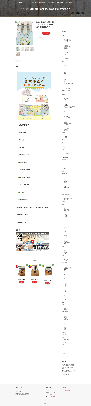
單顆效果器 (65, 309)
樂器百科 (61, 2)
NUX (62, 144)
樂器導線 (65, 308)
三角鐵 (65, 269)
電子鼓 (65, 99)
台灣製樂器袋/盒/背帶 (65, 311)
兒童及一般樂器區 (64, 262)
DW (62, 142)
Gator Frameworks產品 (65, 69)
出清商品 (63, 344)
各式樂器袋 (65, 323)
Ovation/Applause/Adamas (66, 90)
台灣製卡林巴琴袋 (66, 52)
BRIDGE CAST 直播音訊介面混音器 (69, 106)
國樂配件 (65, 211)
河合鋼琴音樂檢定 (42, 2)
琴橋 (65, 299)
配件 (64, 80)
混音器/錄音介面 (66, 187)
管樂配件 (65, 278)
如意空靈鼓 (63, 61)
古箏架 (65, 327)
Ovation (65, 92)
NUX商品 (63, 201)
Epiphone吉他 (64, 132)
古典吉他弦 (65, 252)
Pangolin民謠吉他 (66, 125)
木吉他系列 (65, 316)
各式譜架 (65, 328)
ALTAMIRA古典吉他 (65, 157)
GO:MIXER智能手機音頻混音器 (69, 108)
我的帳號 (66, 2)
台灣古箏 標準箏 (66, 209)
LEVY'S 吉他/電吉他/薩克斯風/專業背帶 (68, 83)
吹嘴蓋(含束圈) (67, 289)
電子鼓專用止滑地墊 (67, 242)
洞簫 (64, 207)
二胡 (64, 208)
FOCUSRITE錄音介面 (65, 194)
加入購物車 (46, 33)
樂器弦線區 (63, 246)
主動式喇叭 (65, 181)
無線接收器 (65, 235)
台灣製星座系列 (66, 58)
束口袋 (66, 54)
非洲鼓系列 (63, 149)
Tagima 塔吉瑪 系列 (65, 159)
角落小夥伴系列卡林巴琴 (44, 37)
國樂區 (63, 204)
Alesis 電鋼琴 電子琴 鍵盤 (68, 198)
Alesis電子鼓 (66, 199)
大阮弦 (66, 216)
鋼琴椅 (65, 243)
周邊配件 (65, 112)
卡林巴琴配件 (66, 48)
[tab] (17, 61)
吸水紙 (66, 283)
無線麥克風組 (66, 68)
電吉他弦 (65, 250)
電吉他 (65, 179)
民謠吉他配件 (64, 171)
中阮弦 (66, 215)
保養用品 (66, 286)
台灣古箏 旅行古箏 (66, 210)
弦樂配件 (65, 295)
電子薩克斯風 (66, 105)
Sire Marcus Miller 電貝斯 (66, 88)
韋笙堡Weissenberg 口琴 (68, 267)
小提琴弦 (65, 253)
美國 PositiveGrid (64, 151)
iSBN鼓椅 (65, 244)
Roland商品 (63, 94)
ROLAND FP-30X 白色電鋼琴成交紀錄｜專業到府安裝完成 (68, 376)
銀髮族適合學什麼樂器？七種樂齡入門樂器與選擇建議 (68, 368)
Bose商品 (63, 221)
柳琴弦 (66, 217)
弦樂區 (63, 293)
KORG (63, 192)
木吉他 (65, 161)
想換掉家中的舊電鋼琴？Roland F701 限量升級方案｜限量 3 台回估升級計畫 (68, 371)
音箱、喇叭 (65, 111)
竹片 (65, 291)
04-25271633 (50, 394)
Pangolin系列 (66, 41)
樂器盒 (65, 73)
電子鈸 (66, 101)
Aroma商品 (63, 147)
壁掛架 (65, 85)
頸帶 (65, 282)
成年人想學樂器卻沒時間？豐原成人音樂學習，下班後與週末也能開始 (68, 374)
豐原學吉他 (48, 2)
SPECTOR (63, 165)
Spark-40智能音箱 (66, 153)
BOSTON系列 (64, 139)
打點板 (65, 240)
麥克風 (63, 255)
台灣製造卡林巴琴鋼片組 (67, 47)
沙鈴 (64, 270)
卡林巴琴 (39, 37)
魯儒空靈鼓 (63, 346)
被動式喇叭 (65, 182)
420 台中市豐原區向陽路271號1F (53, 396)
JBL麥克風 (65, 260)
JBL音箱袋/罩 (66, 259)
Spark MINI (65, 154)
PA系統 (65, 180)
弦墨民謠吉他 (66, 130)
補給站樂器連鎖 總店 (67, 390)
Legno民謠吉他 (66, 129)
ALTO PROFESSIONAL (65, 189)
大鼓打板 (66, 104)
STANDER (63, 190)
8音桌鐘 (65, 266)
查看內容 (47, 283)
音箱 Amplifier (64, 332)
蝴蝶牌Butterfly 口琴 (67, 268)
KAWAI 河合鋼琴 (64, 173)
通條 (65, 285)
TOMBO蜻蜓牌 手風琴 (65, 339)
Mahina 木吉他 (66, 122)
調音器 (63, 304)
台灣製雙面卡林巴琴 (67, 46)
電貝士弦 (65, 251)
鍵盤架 (65, 79)
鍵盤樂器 (65, 185)
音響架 (65, 78)
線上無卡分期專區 (64, 334)
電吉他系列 (65, 317)
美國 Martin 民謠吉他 (67, 117)
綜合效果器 (65, 227)
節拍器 (65, 231)
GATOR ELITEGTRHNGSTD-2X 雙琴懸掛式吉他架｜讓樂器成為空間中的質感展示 (68, 365)
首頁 (33, 2)
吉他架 (65, 74)
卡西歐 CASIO (64, 175)
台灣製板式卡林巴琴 (67, 45)
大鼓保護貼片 (66, 241)
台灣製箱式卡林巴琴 (67, 44)
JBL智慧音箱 (64, 257)
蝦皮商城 (57, 2)
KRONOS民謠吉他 (67, 128)
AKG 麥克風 (65, 137)
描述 (17, 61)
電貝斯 (65, 168)
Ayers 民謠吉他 (66, 124)
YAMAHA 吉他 (66, 121)
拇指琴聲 (65, 38)
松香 (65, 298)
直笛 (64, 273)
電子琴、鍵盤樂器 (66, 98)
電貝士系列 (65, 318)
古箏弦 (66, 214)
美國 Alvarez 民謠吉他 (67, 123)
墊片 (65, 290)
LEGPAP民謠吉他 (66, 116)
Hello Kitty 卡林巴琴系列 (67, 40)
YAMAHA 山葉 (64, 176)
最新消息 (36, 2)
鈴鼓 (64, 274)
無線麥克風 (65, 65)
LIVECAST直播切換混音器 (68, 107)
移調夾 (63, 302)
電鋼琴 (65, 186)
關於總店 (70, 2)
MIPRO (63, 63)
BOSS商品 (63, 223)
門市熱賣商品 (64, 342)
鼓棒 (64, 236)
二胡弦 (66, 220)
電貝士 (65, 164)
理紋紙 (66, 284)
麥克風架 (65, 75)
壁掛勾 (65, 81)
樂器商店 (52, 2)
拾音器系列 (63, 337)
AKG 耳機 (65, 136)
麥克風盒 (65, 72)
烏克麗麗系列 (66, 319)
